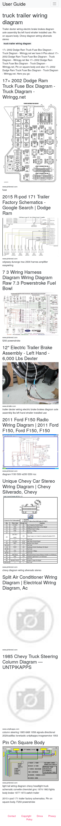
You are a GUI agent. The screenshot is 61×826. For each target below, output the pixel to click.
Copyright (26, 816)
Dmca (40, 816)
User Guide (14, 4)
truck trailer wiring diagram (17, 43)
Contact (12, 816)
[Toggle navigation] (55, 3)
